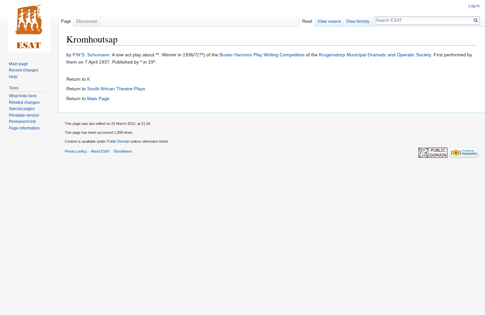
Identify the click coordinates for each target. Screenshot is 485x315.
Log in (474, 6)
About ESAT (100, 151)
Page (66, 21)
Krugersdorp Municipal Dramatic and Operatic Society (375, 54)
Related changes (24, 102)
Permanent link (22, 121)
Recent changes (23, 70)
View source (329, 21)
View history (358, 21)
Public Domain (118, 141)
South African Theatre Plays (116, 88)
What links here (23, 96)
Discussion (86, 21)
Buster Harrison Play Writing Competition (262, 54)
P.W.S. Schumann (91, 54)
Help (13, 76)
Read (307, 21)
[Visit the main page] (29, 26)
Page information (24, 128)
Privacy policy (76, 151)
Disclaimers (122, 151)
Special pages (22, 108)
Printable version (24, 115)
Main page (18, 64)
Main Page (98, 98)
